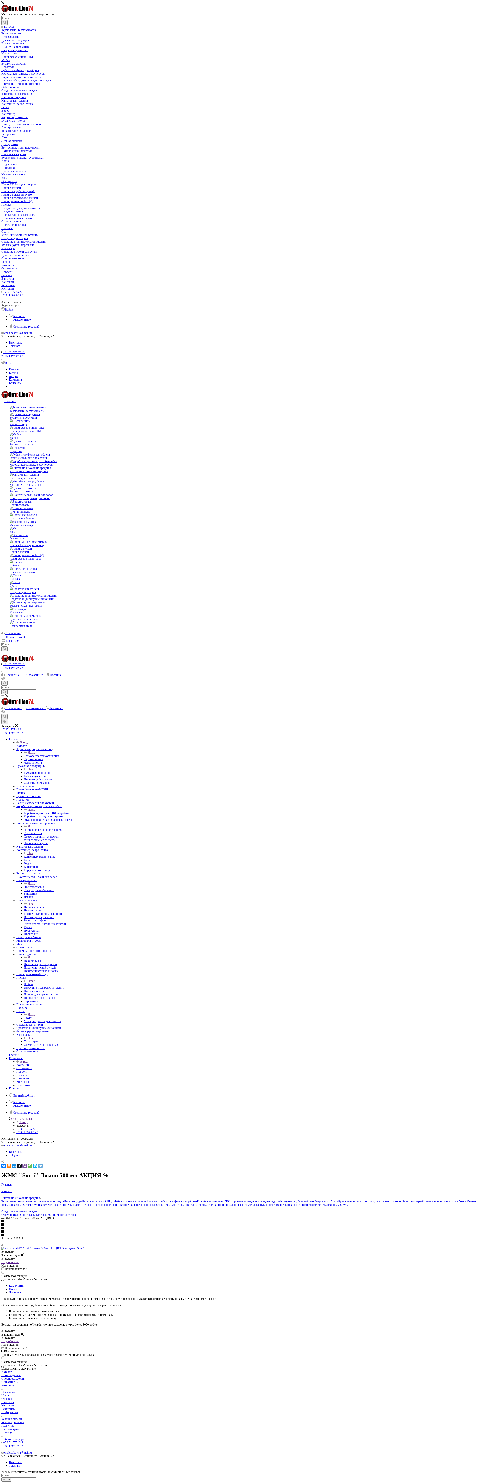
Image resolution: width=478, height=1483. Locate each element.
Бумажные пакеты (349, 1201)
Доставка (15, 1292)
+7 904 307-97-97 (12, 295)
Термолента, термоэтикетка (41, 755)
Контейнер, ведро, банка (39, 856)
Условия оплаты (11, 1418)
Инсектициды (73, 1201)
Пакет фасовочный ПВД (108, 1204)
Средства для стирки (191, 1204)
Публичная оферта (13, 1439)
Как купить (16, 1285)
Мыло (19, 1204)
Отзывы (6, 1398)
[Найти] (4, 22)
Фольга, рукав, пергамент (265, 1204)
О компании (9, 1392)
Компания (22, 1064)
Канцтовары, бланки (293, 1201)
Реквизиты (8, 1408)
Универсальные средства (35, 1214)
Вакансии (7, 1402)
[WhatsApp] (30, 1166)
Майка (117, 1201)
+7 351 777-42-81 (14, 292)
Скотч (28, 1017)
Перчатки (153, 1201)
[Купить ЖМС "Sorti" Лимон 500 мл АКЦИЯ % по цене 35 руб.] (43, 1248)
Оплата (13, 1289)
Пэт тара (165, 1204)
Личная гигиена (34, 907)
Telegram (14, 345)
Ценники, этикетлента (310, 1204)
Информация (9, 1412)
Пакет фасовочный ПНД (97, 1201)
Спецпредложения (13, 1378)
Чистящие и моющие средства (43, 829)
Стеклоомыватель (336, 1204)
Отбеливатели (10, 1214)
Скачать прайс (10, 1429)
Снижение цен (10, 1382)
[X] (19, 1166)
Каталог (21, 745)
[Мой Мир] (14, 1166)
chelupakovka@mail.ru (18, 332)
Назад (24, 742)
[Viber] (24, 1166)
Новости (7, 1395)
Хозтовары (31, 1041)
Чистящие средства (63, 1214)
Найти (6, 1479)
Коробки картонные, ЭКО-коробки (46, 813)
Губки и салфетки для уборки (178, 1201)
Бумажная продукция (37, 772)
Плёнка (28, 984)
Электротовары (34, 886)
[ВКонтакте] (3, 1166)
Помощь (6, 1432)
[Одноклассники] (9, 1166)
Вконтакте (15, 342)
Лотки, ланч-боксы (454, 1201)
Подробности (10, 1262)
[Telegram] (40, 1166)
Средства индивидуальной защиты (227, 1204)
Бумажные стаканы (134, 1201)
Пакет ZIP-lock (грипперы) (56, 1204)
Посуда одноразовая (147, 1204)
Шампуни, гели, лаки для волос (381, 1201)
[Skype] (35, 1166)
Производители (11, 1375)
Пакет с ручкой (33, 960)
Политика (7, 1425)
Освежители (31, 1204)
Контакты (7, 1405)
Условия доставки (12, 1422)
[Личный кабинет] (3, 679)
